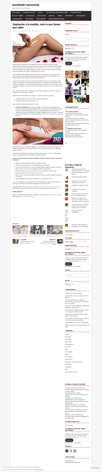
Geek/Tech (52, 15)
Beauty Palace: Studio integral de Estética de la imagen (54, 235)
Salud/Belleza (30, 15)
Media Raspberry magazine (56, 19)
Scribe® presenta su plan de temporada (74, 399)
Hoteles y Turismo (17, 15)
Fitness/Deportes (76, 12)
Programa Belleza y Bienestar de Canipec (43, 68)
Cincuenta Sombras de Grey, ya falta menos (75, 133)
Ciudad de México (69, 460)
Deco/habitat (69, 15)
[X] (71, 451)
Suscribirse (69, 440)
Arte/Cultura (41, 15)
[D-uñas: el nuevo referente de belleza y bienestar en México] (20, 229)
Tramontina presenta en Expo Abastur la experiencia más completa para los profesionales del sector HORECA (77, 120)
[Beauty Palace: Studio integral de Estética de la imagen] (55, 229)
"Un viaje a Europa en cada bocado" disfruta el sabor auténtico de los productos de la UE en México (80, 205)
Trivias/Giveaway (17, 19)
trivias (66, 369)
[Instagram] (74, 451)
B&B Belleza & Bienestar (51, 194)
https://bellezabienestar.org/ (27, 196)
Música (40, 12)
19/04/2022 (17, 31)
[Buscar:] (77, 39)
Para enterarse (80, 15)
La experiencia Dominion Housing (73, 113)
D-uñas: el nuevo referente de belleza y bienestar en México (20, 235)
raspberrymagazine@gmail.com (72, 462)
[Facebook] (67, 451)
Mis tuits (67, 34)
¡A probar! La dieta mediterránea (73, 135)
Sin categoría (29, 19)
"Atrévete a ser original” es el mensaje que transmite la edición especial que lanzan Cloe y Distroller (80, 199)
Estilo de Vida (16, 12)
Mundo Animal (68, 352)
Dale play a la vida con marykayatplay (74, 414)
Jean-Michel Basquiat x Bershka (79, 177)
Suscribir (69, 63)
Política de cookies (39, 469)
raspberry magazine (26, 31)
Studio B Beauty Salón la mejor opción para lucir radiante (37, 235)
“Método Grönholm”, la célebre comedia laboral (76, 322)
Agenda (60, 15)
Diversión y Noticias (29, 12)
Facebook (68, 23)
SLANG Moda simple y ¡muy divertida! (74, 136)
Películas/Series (41, 19)
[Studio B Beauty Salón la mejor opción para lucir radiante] (37, 229)
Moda (66, 349)
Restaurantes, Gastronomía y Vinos (57, 12)
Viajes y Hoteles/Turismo (71, 372)
